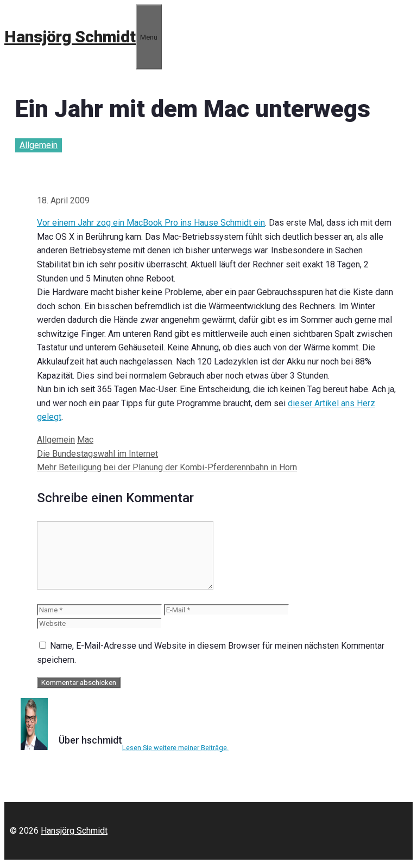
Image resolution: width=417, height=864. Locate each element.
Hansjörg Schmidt (70, 36)
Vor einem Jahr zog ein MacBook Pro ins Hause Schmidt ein (151, 222)
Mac (85, 439)
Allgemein (39, 145)
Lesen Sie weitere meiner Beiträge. (175, 748)
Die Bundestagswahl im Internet (97, 454)
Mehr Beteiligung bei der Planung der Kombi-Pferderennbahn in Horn (167, 467)
